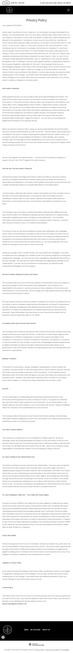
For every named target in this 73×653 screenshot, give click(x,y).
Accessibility (65, 650)
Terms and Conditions (52, 650)
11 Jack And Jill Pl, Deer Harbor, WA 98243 (55, 3)
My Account (35, 630)
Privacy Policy (39, 650)
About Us (46, 630)
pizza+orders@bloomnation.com (14, 604)
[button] (3, 637)
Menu (26, 630)
